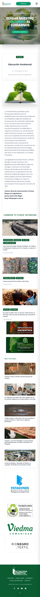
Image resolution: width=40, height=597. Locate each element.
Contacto (23, 3)
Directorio (11, 578)
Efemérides (29, 578)
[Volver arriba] (20, 593)
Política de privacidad (16, 580)
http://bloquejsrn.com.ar (14, 198)
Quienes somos (19, 578)
